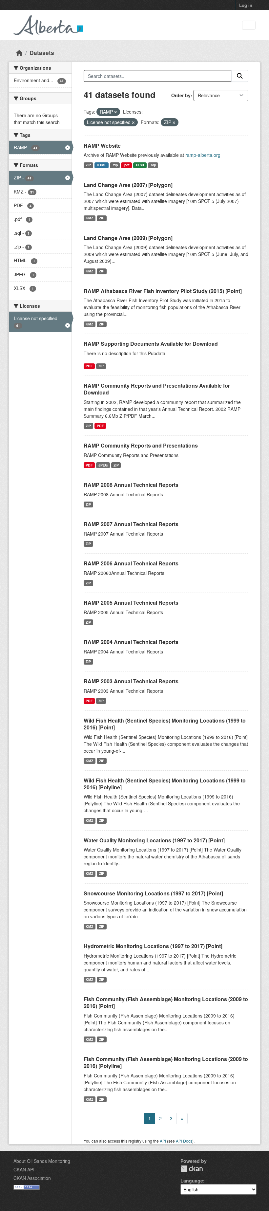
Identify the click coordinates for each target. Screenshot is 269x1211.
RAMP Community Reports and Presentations (141, 445)
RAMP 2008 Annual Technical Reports (131, 484)
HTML (101, 164)
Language (191, 1180)
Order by (181, 95)
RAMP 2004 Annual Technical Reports (131, 642)
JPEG (103, 465)
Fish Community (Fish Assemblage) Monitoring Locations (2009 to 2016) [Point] (166, 1002)
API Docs (184, 1141)
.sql (153, 164)
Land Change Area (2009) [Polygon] (128, 238)
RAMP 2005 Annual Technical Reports (131, 602)
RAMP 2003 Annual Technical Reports (131, 681)
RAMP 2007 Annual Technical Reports (131, 524)
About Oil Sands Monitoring (41, 1161)
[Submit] (239, 76)
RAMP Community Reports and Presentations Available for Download (157, 389)
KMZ (89, 217)
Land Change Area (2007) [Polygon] (128, 185)
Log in (245, 5)
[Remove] (115, 112)
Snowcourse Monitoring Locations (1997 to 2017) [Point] (153, 893)
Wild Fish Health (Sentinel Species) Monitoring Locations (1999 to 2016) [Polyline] (165, 784)
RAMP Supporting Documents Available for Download (151, 343)
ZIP (88, 164)
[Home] (19, 52)
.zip (115, 164)
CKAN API (23, 1169)
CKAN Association (32, 1178)
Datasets (42, 52)
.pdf (126, 164)
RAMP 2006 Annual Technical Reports (131, 563)
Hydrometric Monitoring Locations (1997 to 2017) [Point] (153, 946)
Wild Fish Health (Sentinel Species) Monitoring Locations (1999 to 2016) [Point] (165, 724)
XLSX (139, 164)
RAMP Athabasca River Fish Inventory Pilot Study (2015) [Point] (163, 291)
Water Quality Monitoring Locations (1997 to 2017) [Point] (154, 840)
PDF (89, 365)
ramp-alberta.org (202, 155)
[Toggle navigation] (249, 25)
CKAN (191, 1168)
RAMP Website (102, 145)
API (163, 1141)
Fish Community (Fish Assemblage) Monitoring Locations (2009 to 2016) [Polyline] (166, 1062)
